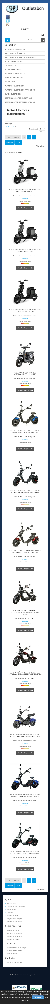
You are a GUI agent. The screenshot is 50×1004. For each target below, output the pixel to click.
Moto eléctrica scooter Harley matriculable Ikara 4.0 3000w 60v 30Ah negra (25, 612)
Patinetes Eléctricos (14, 86)
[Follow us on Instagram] (8, 24)
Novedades (10, 82)
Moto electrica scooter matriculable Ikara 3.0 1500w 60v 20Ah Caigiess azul (25, 795)
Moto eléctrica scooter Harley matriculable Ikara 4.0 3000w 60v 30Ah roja (25, 673)
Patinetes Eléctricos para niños (20, 90)
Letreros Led (11, 66)
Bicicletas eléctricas (15, 53)
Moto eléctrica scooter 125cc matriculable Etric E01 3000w (25, 373)
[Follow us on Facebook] (8, 17)
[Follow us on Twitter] (8, 20)
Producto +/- (10, 126)
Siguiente (10, 142)
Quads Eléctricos (13, 94)
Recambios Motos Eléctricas (18, 98)
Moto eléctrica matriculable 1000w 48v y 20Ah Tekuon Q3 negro (25, 311)
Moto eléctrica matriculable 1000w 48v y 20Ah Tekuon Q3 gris (25, 250)
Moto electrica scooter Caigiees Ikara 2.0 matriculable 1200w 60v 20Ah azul (25, 431)
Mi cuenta (25, 29)
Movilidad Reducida (14, 78)
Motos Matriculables (15, 74)
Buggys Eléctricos (14, 61)
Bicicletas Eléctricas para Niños (20, 57)
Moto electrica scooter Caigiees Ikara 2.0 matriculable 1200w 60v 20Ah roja (25, 551)
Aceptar (38, 997)
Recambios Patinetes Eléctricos (20, 102)
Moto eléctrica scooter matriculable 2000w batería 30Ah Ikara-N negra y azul (25, 735)
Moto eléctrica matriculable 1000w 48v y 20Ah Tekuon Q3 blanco (25, 191)
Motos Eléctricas (13, 70)
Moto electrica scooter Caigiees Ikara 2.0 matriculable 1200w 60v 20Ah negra (25, 491)
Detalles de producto (25, 208)
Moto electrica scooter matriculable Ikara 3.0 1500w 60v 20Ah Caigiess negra (25, 852)
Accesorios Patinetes (15, 49)
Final (18, 142)
